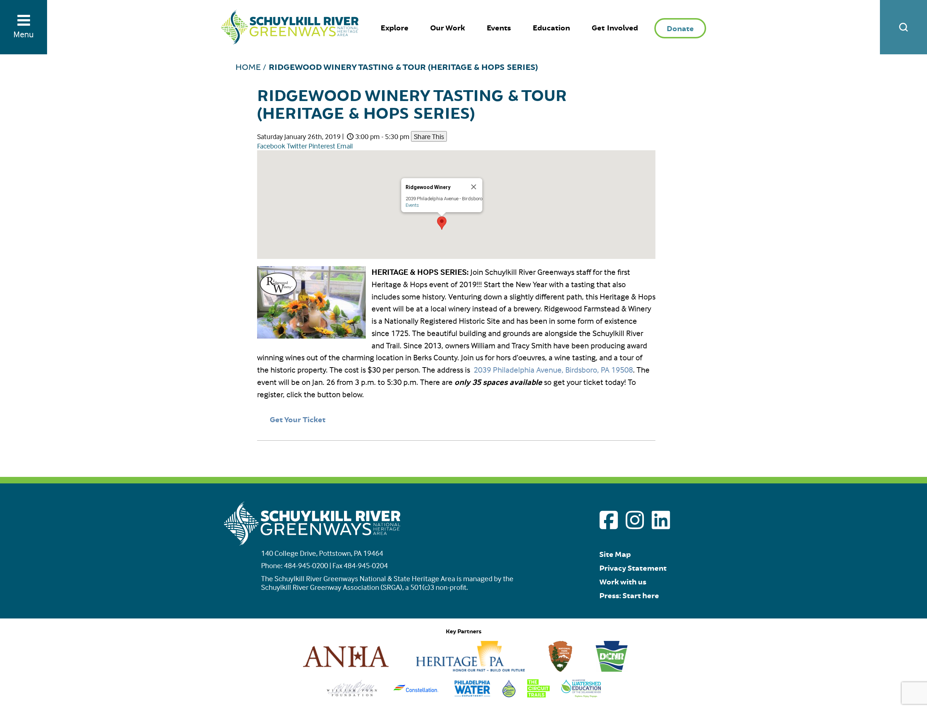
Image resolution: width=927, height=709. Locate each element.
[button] (441, 223)
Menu (23, 34)
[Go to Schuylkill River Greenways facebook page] (608, 520)
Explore (394, 28)
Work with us (622, 582)
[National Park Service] (560, 669)
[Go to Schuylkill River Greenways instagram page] (634, 520)
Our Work (447, 28)
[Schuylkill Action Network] (509, 694)
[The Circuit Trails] (538, 694)
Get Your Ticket (298, 420)
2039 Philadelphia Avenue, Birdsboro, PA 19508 (553, 370)
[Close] (473, 187)
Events (499, 28)
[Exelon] (416, 694)
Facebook (271, 145)
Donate (680, 29)
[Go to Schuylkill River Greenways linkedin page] (660, 520)
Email (345, 145)
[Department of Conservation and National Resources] (612, 669)
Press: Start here (629, 596)
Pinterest (322, 145)
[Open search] (903, 27)
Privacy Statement (633, 568)
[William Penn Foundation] (352, 694)
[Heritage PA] (470, 669)
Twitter (297, 145)
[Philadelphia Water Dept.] (472, 694)
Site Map (615, 554)
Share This (429, 136)
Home (248, 67)
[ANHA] (345, 669)
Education (551, 28)
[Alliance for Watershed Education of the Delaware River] (581, 694)
